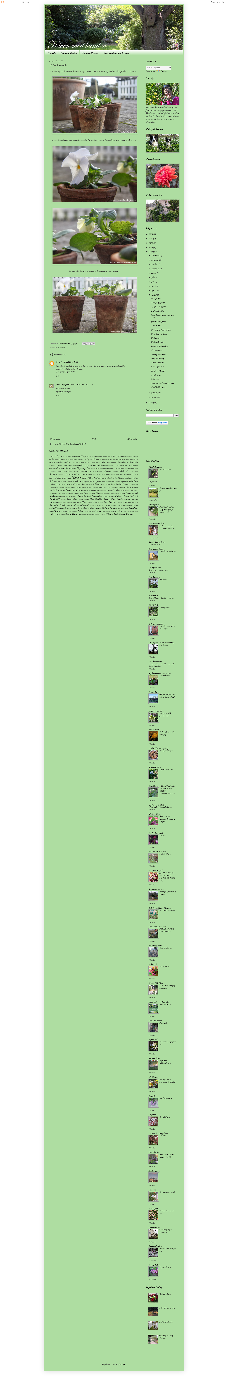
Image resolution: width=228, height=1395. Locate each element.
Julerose (78, 481)
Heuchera (135, 474)
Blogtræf (88, 459)
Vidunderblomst (133, 511)
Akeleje (83, 456)
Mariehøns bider (165, 469)
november (155, 260)
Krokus (118, 484)
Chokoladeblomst (111, 462)
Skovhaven (127, 502)
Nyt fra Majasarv (165, 1098)
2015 (151, 247)
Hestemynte (127, 474)
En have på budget (158, 371)
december (155, 255)
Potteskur (106, 496)
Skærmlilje (134, 502)
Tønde (93, 511)
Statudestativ (127, 505)
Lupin (55, 490)
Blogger (123, 1364)
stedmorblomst (54, 508)
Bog (119, 459)
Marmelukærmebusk (113, 490)
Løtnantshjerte (83, 490)
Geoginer (100, 471)
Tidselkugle (64, 511)
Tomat (75, 511)
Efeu (66, 468)
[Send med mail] (83, 343)
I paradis (162, 1136)
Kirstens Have (154, 814)
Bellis (51, 459)
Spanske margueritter (96, 505)
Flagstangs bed (83, 468)
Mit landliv (153, 596)
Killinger (52, 484)
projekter (63, 499)
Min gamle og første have (116, 53)
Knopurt (89, 484)
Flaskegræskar (95, 468)
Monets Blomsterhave (167, 910)
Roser (84, 502)
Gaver (94, 471)
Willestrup (109, 514)
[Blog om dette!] (86, 343)
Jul (51, 481)
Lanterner (95, 487)
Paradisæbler (53, 496)
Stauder (135, 505)
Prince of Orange (122, 496)
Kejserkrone (133, 481)
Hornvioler (61, 348)
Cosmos (59, 465)
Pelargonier (81, 496)
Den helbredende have (157, 927)
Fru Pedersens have (156, 523)
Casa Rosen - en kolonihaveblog (161, 643)
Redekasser (127, 499)
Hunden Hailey (69, 53)
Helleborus (155, 338)
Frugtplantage (62, 471)
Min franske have (155, 549)
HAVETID (153, 605)
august (154, 273)
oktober (154, 264)
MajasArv (152, 1096)
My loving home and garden (159, 673)
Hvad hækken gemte (158, 387)
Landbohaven (154, 1171)
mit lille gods (153, 1077)
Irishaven (152, 1190)
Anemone (94, 456)
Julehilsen (56, 481)
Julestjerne (85, 481)
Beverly (70, 459)
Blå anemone (114, 459)
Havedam (83, 474)
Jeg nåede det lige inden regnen (163, 383)
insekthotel (114, 478)
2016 (151, 243)
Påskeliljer (98, 499)
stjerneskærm (64, 508)
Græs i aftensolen (157, 367)
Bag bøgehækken (155, 1246)
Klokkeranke (75, 484)
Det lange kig (108, 465)
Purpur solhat (72, 499)
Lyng (60, 490)
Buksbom (59, 462)
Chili (103, 462)
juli (152, 277)
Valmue (98, 511)
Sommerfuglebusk (82, 505)
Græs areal (134, 471)
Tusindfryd (87, 511)
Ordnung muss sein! (158, 354)
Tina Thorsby (153, 1152)
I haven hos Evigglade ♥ (158, 1133)
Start (94, 439)
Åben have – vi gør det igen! (158, 570)
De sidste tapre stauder (167, 1192)
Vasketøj (107, 511)
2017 (151, 238)
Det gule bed (88, 465)
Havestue (106, 474)
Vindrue (57, 514)
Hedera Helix (114, 474)
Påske (92, 499)
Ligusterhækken (132, 487)
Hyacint (85, 478)
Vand (103, 511)
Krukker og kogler (165, 751)
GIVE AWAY (164, 967)
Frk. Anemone (154, 577)
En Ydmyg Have (155, 946)
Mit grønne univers (156, 889)
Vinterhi (89, 514)
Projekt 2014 (54, 499)
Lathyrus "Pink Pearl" (112, 487)
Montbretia (134, 490)
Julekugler (70, 481)
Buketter (52, 462)
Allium (89, 456)
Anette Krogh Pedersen (65, 385)
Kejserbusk (124, 481)
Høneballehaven (155, 467)
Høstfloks (108, 478)
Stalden (119, 505)
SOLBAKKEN (154, 767)
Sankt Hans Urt (110, 502)
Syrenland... (163, 1023)
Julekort (63, 481)
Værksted (102, 514)
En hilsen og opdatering (167, 551)
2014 (69, 456)
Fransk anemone (125, 468)
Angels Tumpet (102, 456)
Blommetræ (97, 459)
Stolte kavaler (80, 508)
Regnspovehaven (155, 711)
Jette (58, 362)
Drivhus (60, 468)
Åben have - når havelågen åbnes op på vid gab (167, 819)
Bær (69, 462)
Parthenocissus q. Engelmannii (67, 496)
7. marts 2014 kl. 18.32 (69, 362)
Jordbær (135, 478)
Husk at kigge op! (158, 303)
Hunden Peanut (90, 53)
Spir (105, 505)
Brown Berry (125, 459)
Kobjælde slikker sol (158, 307)
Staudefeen (153, 1208)
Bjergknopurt (80, 459)
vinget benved (66, 514)
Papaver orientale (132, 493)
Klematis (67, 484)
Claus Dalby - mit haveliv (158, 1002)
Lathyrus (101, 487)
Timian (70, 511)
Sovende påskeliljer (158, 322)
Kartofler (104, 481)
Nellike (76, 493)
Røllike (97, 502)
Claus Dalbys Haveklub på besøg (160, 807)
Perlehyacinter (97, 496)
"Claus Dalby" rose (56, 456)
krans (102, 484)
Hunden (76, 478)
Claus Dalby (133, 462)
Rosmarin (91, 502)
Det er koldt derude (165, 948)
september (155, 269)
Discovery (52, 468)
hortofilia (152, 486)
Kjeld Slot (59, 484)
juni (153, 282)
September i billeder (166, 770)
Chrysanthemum (122, 462)
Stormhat (89, 508)
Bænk (66, 462)
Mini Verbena (125, 490)
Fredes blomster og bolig (158, 748)
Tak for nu (163, 579)
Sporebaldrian (112, 505)
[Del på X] (88, 343)
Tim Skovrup (153, 505)
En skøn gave (156, 298)
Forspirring (110, 468)
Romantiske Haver (69, 502)
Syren (107, 508)
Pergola (88, 496)
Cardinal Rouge (95, 462)
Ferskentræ (72, 468)
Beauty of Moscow (132, 456)
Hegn (121, 474)
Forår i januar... (165, 676)
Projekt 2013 (133, 496)
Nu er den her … (165, 1004)
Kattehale (117, 481)
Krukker (125, 484)
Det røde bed (118, 465)
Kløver (82, 484)
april (153, 291)
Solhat (56, 505)
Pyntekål (80, 499)
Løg (63, 490)
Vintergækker (81, 514)
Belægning (58, 459)
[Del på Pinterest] (93, 343)
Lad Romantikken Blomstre (159, 908)
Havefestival (91, 474)
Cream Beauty (67, 465)
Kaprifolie (97, 481)
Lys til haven (156, 375)
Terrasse (57, 511)
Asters (110, 456)
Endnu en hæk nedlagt (159, 346)
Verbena (119, 511)
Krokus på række (157, 311)
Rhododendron (54, 502)
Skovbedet (120, 502)
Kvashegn (61, 487)
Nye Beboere (163, 645)
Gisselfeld (115, 471)
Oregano (122, 493)
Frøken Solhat (154, 1265)
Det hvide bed (98, 465)
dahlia (80, 465)
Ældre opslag (132, 439)
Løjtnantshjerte (71, 490)
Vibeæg (124, 511)
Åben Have (129, 514)
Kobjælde (95, 484)
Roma (61, 502)
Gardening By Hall (156, 805)
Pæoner (86, 499)
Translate (163, 71)
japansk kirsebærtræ (125, 478)
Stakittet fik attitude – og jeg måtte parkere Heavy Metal (167, 509)
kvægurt (67, 487)
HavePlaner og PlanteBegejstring (161, 786)
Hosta (68, 478)
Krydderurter (133, 484)
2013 (65, 456)
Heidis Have (153, 730)
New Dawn (83, 493)
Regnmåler (134, 499)
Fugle (70, 471)
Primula (113, 496)
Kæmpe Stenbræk (76, 487)
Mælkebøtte (69, 493)
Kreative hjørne (109, 484)
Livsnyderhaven (154, 568)
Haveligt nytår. (164, 607)
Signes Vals (153, 1039)
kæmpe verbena (86, 487)
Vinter (74, 514)
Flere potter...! (156, 326)
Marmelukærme (101, 490)
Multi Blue (61, 493)
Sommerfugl (71, 505)
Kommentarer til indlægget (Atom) (72, 444)
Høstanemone (99, 478)
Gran (128, 471)
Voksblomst (95, 514)
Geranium (107, 471)
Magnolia (92, 490)
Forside (52, 53)
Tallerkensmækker (122, 508)
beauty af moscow (119, 456)
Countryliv (152, 692)
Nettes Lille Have (155, 983)
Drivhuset (154, 379)
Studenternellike (98, 508)
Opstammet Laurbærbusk (111, 493)
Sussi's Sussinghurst (156, 542)
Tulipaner (162, 835)
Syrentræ (113, 508)
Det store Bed (126, 465)
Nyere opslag (55, 439)
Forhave (103, 468)
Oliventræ (99, 493)
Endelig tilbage (165, 1294)
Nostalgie (92, 493)
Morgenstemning (157, 359)
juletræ (91, 481)
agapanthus (76, 456)
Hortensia (62, 478)
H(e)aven (152, 1115)
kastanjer (111, 481)
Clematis (52, 465)
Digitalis (134, 465)
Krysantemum (53, 487)
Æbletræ (122, 514)
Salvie (101, 502)
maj (152, 286)
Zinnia (115, 514)
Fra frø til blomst (155, 833)
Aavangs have (154, 1058)
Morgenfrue (52, 493)
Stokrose (72, 508)
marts (153, 295)
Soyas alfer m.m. (165, 1267)
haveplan (100, 474)
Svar (57, 376)
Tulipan (80, 511)
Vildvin (52, 514)
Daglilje (75, 465)
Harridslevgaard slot (72, 474)
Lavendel (122, 487)
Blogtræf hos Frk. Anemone (166, 1337)
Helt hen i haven (155, 661)
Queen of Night (109, 499)
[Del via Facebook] (91, 343)
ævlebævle (152, 964)
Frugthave (134, 468)
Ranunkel (119, 499)
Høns (91, 478)
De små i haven (164, 1117)
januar (153, 397)
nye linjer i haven (165, 854)
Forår (116, 468)
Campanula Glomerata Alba (80, 462)
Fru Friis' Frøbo (155, 1021)
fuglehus (75, 471)
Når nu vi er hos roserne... (161, 330)
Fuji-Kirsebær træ (85, 471)
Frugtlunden (53, 471)
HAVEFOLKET (155, 870)
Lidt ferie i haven (165, 1322)
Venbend (113, 511)
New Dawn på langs (159, 334)
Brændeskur (134, 459)
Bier (74, 459)
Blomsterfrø (105, 459)
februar (154, 393)
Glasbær (122, 471)
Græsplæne (53, 474)
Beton (64, 459)
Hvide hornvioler (157, 363)
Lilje (50, 490)
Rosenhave (78, 502)
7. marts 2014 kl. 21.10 (83, 385)
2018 (151, 234)
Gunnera (61, 474)
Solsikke (62, 505)
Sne (51, 505)
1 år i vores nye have (167, 1308)
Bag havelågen (154, 1227)
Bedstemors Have (155, 624)
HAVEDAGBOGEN (157, 852)
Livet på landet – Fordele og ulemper (161, 598)
